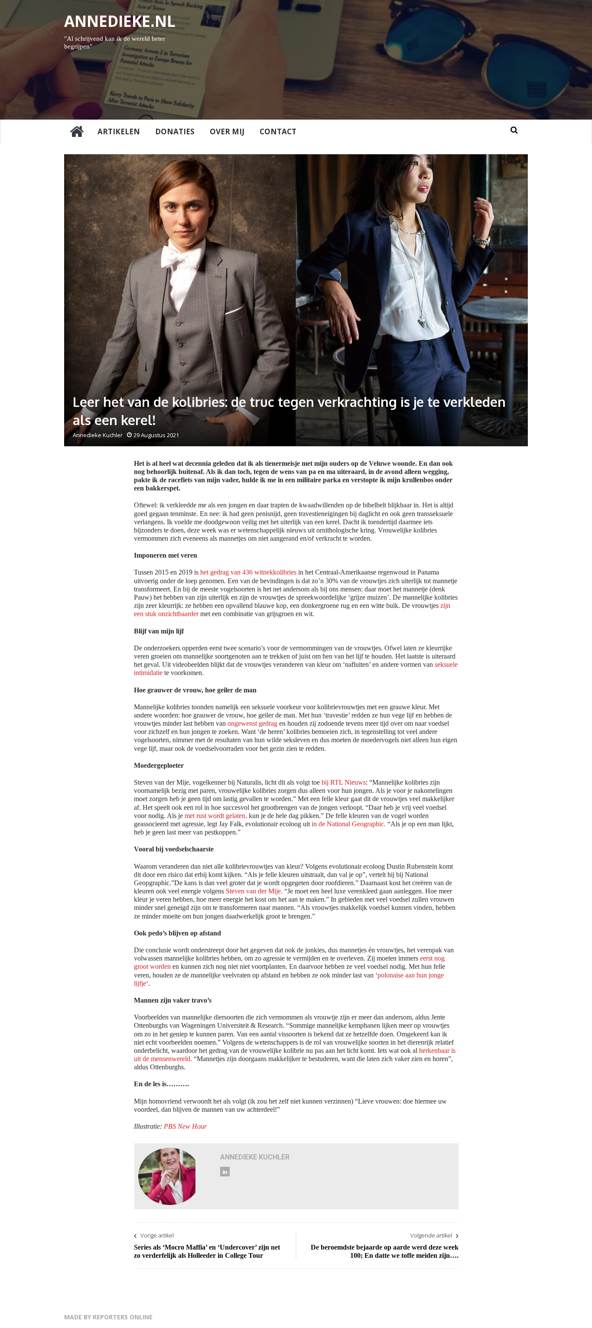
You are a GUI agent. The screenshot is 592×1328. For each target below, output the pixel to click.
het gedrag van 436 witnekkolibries (248, 572)
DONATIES (175, 131)
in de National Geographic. (349, 824)
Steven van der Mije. (254, 891)
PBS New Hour (184, 1126)
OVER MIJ (227, 131)
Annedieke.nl (120, 21)
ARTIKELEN (119, 131)
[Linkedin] (225, 1171)
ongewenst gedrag (252, 723)
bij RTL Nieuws (344, 782)
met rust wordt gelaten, (216, 815)
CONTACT (278, 131)
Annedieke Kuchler (98, 435)
